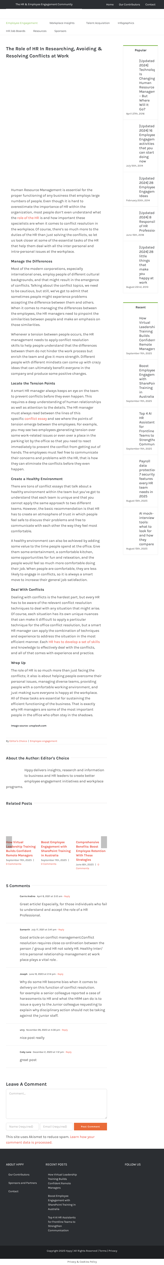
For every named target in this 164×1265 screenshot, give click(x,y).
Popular (140, 50)
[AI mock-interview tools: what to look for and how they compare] (131, 514)
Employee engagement (43, 740)
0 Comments (13, 863)
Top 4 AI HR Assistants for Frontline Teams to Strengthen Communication (147, 428)
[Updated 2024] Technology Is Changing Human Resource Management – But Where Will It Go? (147, 85)
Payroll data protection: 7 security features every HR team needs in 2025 (147, 478)
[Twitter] (132, 1175)
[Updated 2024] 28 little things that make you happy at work (147, 265)
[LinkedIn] (145, 1175)
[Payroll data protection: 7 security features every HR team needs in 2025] (131, 461)
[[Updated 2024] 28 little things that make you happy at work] (131, 248)
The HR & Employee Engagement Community (44, 4)
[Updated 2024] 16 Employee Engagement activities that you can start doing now (147, 143)
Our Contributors (18, 1174)
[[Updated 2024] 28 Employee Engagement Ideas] (131, 179)
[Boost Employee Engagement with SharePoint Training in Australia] (131, 366)
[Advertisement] (56, 95)
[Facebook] (126, 1175)
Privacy (113, 1250)
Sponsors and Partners (22, 1183)
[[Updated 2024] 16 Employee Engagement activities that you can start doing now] (131, 126)
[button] (75, 31)
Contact (13, 1191)
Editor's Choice (18, 740)
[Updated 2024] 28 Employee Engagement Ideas (147, 187)
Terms (103, 1250)
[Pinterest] (138, 1175)
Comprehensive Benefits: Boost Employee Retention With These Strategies (91, 851)
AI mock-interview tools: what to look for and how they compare (146, 528)
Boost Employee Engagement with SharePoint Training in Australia (147, 381)
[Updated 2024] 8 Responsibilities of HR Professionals (147, 222)
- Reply (66, 896)
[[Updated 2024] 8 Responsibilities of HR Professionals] (131, 213)
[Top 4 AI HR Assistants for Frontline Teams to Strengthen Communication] (131, 414)
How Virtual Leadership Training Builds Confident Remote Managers (147, 333)
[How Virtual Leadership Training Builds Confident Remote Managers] (131, 318)
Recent (141, 307)
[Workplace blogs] (140, 605)
